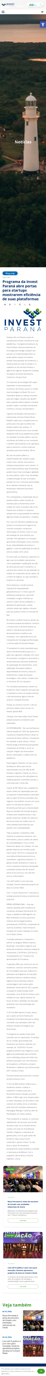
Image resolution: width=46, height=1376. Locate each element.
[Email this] (4, 304)
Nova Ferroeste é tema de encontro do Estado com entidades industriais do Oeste (23, 1204)
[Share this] (9, 304)
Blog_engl (7, 1311)
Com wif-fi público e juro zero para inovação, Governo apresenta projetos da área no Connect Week (22, 1270)
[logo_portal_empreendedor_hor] (8, 4)
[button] (43, 24)
